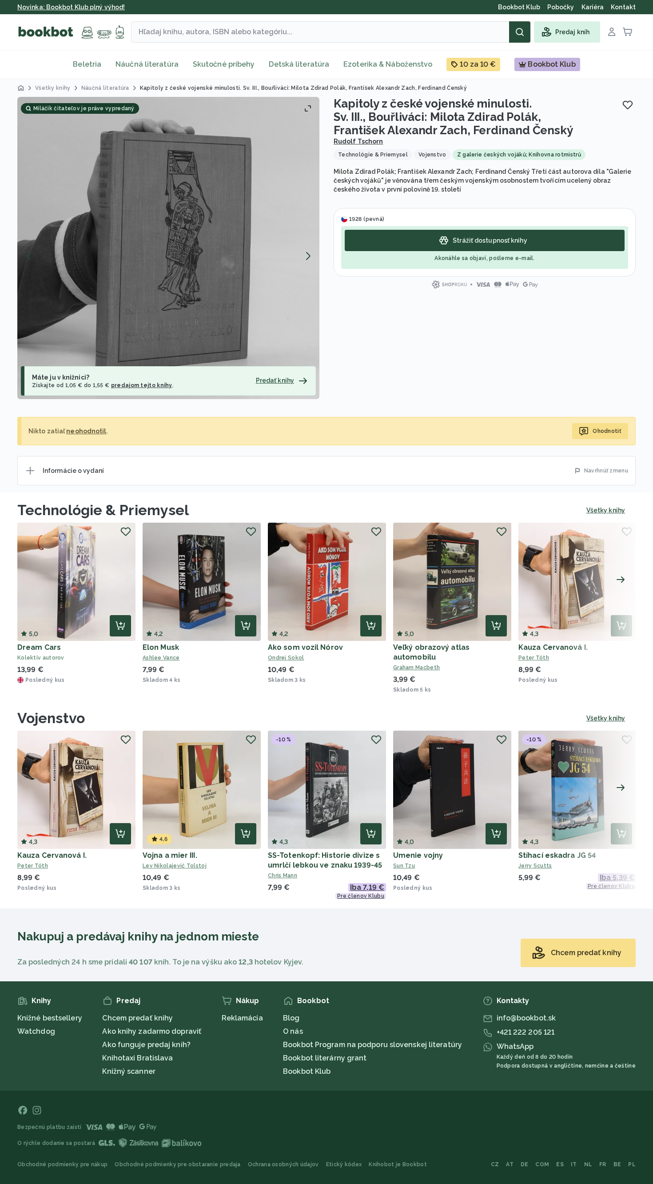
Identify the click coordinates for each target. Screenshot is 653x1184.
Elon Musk (161, 647)
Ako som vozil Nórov (305, 647)
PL (632, 1164)
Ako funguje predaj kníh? (146, 1044)
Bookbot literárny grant (324, 1058)
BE (617, 1164)
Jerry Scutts (535, 866)
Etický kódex (344, 1164)
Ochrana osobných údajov (283, 1164)
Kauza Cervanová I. (553, 647)
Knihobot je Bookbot (398, 1164)
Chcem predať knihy (137, 1018)
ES (560, 1164)
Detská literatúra (299, 64)
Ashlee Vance (161, 658)
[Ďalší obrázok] (308, 256)
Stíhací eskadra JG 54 (557, 855)
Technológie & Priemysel (103, 510)
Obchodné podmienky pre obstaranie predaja (177, 1164)
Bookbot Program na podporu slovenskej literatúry (372, 1044)
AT (510, 1164)
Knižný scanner (128, 1071)
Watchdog (36, 1031)
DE (525, 1164)
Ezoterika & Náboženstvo (387, 64)
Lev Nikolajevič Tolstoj (175, 866)
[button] (168, 248)
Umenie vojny (418, 855)
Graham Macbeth (416, 667)
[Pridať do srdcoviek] (628, 105)
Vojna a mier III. (170, 855)
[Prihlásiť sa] (612, 32)
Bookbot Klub (306, 1071)
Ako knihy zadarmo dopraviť (151, 1031)
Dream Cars (39, 647)
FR (602, 1164)
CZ (495, 1164)
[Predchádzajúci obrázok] (29, 256)
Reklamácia (242, 1018)
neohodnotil (86, 431)
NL (588, 1164)
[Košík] (628, 32)
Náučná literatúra (147, 64)
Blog (291, 1018)
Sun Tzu (404, 866)
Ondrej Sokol (286, 658)
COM (542, 1164)
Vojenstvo (51, 718)
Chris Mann (282, 875)
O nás (293, 1031)
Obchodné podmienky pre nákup (62, 1164)
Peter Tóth (533, 658)
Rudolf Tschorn (358, 141)
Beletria (87, 64)
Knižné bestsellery (49, 1018)
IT (574, 1164)
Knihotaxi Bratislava (137, 1058)
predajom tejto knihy (141, 385)
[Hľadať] (519, 32)
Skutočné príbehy (224, 64)
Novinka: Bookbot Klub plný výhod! (71, 7)
